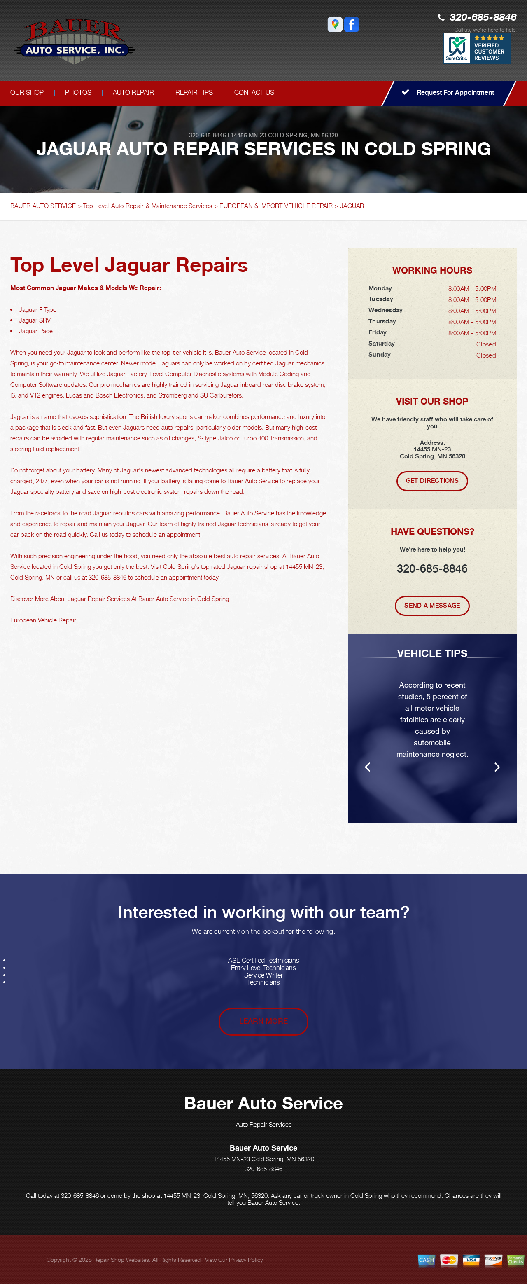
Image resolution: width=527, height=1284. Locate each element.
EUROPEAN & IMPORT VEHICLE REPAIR (276, 205)
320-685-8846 (483, 18)
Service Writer (263, 975)
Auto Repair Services (263, 1124)
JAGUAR (352, 205)
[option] (432, 728)
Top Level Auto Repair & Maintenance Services (147, 205)
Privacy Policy (246, 1259)
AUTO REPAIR (133, 92)
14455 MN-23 (248, 135)
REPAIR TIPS (194, 92)
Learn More (263, 1021)
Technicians (263, 982)
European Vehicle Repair (43, 620)
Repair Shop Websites (121, 1259)
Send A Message (432, 605)
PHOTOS (78, 92)
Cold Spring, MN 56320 (303, 135)
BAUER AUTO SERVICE (43, 205)
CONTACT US (254, 92)
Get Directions (432, 480)
